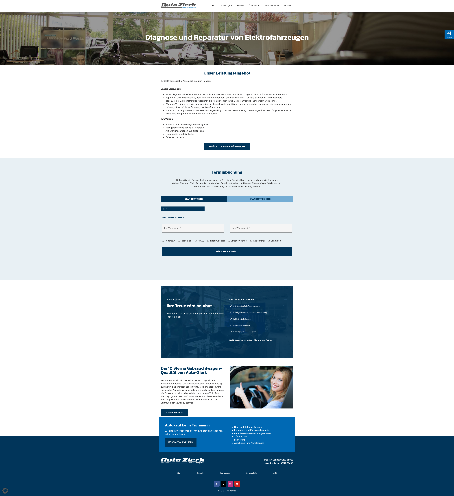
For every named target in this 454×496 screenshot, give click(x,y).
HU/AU (201, 240)
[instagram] (230, 484)
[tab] (194, 199)
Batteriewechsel (239, 240)
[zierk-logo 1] (179, 3)
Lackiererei (258, 240)
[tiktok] (223, 484)
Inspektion (186, 240)
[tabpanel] (227, 239)
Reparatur (170, 240)
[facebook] (217, 484)
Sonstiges (276, 240)
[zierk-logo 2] (183, 457)
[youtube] (237, 484)
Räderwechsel (217, 240)
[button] (5, 491)
